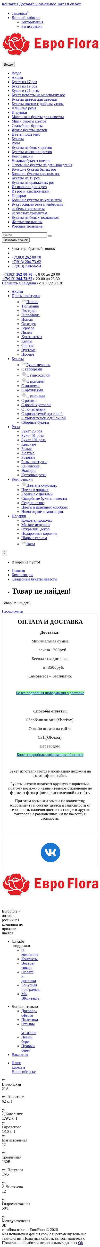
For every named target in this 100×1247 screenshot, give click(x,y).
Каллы (26, 341)
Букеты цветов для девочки (34, 99)
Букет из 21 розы (26, 90)
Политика (29, 1020)
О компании (29, 952)
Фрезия (27, 345)
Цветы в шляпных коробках (44, 507)
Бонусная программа (30, 987)
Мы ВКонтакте (30, 996)
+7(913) (17, 279)
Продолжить (12, 611)
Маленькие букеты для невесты (38, 117)
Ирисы (27, 319)
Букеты (18, 139)
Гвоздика (28, 310)
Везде (16, 73)
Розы (16, 143)
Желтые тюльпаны (27, 222)
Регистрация (31, 26)
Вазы (30, 544)
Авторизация (32, 22)
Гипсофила (30, 315)
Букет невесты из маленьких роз (38, 95)
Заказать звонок (16, 240)
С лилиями (30, 386)
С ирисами (35, 381)
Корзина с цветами (37, 494)
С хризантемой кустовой (42, 414)
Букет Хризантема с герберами (37, 204)
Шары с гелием (34, 538)
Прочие (27, 354)
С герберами (31, 369)
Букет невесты (38, 365)
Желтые (27, 453)
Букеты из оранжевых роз (33, 182)
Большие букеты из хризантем (37, 200)
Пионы (32, 302)
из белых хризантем (28, 209)
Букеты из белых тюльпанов (35, 217)
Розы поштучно (34, 462)
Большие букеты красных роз (36, 174)
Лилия (26, 332)
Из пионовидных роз (29, 187)
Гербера (27, 328)
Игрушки (19, 112)
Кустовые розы (33, 475)
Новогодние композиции (42, 511)
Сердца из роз (32, 503)
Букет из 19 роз (24, 86)
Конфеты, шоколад (36, 520)
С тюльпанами (33, 409)
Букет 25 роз (31, 431)
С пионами (35, 396)
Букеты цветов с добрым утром (38, 104)
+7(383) (17, 274)
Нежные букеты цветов (31, 160)
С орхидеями (32, 390)
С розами (29, 400)
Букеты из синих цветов (32, 152)
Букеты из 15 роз (26, 178)
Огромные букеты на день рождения (42, 165)
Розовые (28, 457)
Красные (28, 444)
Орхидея (28, 324)
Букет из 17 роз (24, 82)
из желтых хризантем (29, 213)
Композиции (22, 156)
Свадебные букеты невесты (44, 498)
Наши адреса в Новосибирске (24, 1067)
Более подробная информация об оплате (50, 755)
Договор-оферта (29, 1013)
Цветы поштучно (26, 134)
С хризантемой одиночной (43, 418)
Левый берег (27, 1039)
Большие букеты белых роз (34, 169)
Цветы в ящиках (35, 490)
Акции (17, 77)
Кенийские (30, 466)
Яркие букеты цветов (29, 130)
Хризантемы (31, 337)
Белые (26, 449)
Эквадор (28, 470)
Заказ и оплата (69, 4)
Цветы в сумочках (41, 485)
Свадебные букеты (27, 125)
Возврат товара (28, 965)
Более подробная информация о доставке (50, 693)
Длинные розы (24, 108)
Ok (80, 1243)
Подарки (19, 195)
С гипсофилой (38, 375)
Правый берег (28, 1048)
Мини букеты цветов (29, 121)
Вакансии (20, 1055)
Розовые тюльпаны (27, 226)
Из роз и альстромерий (31, 191)
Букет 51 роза (32, 435)
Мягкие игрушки (35, 525)
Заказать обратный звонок (33, 248)
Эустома (28, 350)
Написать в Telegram (19, 283)
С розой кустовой (36, 405)
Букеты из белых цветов (32, 147)
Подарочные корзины (39, 533)
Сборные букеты (35, 422)
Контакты (10, 4)
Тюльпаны (30, 306)
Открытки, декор (35, 529)
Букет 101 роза (33, 440)
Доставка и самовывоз (37, 4)
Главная (18, 570)
